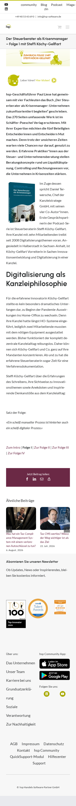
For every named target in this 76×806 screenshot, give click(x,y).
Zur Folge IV (16, 453)
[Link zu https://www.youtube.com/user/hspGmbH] (62, 694)
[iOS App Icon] (54, 660)
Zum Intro (13, 447)
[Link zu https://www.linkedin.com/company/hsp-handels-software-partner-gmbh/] (46, 694)
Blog (44, 4)
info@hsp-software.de (49, 16)
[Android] (54, 672)
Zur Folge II (42, 447)
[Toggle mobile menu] (68, 27)
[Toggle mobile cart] (60, 27)
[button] (9, 529)
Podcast (56, 4)
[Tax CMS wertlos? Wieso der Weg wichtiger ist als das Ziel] (55, 518)
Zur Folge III (60, 447)
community (29, 4)
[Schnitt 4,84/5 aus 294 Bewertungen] (60, 602)
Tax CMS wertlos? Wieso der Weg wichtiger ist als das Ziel (54, 537)
